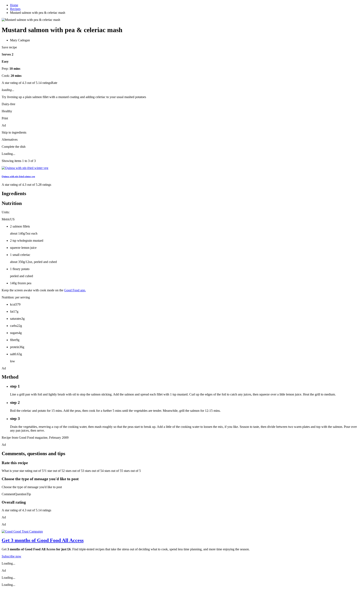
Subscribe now (11, 556)
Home (14, 5)
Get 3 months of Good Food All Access (43, 540)
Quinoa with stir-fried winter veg (18, 176)
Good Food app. (75, 290)
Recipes (15, 9)
